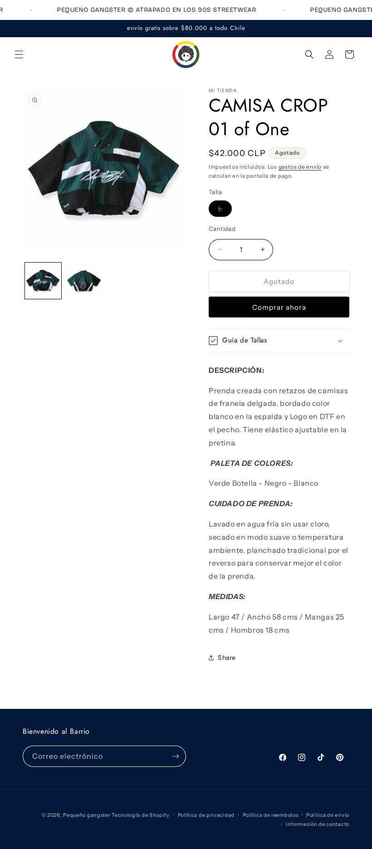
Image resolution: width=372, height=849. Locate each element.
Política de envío (327, 815)
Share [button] (227, 658)
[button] (19, 54)
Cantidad (222, 228)
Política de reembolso (271, 815)
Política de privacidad (206, 815)
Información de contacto (317, 824)
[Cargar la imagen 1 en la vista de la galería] (43, 281)
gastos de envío (300, 166)
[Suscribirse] (176, 756)
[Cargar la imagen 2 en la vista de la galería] (84, 281)
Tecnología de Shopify (141, 815)
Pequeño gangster (86, 815)
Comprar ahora (279, 307)
